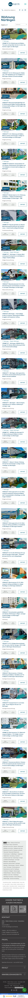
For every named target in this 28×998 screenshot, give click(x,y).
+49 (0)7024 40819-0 (9, 10)
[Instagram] (25, 10)
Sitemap (22, 985)
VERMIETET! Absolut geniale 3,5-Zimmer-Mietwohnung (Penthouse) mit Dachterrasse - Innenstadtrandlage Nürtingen (13, 226)
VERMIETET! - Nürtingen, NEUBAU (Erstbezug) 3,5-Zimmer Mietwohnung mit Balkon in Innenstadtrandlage (13, 345)
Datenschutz (16, 985)
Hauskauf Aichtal (21, 886)
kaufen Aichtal (20, 884)
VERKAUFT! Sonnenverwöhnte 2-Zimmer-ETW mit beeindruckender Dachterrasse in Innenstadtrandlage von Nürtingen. (14, 763)
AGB (11, 985)
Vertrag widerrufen (19, 987)
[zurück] (3, 909)
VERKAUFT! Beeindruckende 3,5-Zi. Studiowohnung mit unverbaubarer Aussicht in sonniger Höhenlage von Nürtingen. (13, 285)
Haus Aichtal (7, 884)
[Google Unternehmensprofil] (20, 10)
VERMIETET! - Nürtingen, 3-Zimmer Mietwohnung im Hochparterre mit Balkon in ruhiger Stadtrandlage (13, 256)
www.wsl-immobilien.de (12, 934)
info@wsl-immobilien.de (12, 932)
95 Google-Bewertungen (21, 996)
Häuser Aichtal (13, 884)
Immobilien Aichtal (13, 886)
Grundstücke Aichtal (7, 882)
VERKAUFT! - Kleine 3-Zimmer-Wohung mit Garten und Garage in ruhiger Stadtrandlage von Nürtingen (13, 463)
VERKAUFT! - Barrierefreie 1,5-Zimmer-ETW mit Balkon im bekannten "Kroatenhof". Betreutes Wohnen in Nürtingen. (13, 793)
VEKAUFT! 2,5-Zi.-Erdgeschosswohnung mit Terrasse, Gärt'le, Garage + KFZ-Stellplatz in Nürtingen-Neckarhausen (14, 645)
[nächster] (24, 909)
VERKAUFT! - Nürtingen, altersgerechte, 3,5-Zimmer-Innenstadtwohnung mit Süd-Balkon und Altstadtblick (14, 374)
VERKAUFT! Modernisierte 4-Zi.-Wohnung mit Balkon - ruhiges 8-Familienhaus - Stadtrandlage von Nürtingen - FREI (13, 196)
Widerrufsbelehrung (9, 987)
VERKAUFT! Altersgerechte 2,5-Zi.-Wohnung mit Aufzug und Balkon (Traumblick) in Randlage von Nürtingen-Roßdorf (13, 524)
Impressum (6, 985)
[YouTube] (22, 10)
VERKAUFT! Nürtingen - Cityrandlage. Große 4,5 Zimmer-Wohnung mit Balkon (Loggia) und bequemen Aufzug (13, 315)
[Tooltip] (26, 994)
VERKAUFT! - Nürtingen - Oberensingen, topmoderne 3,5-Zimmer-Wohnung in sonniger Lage (13, 404)
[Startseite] (14, 4)
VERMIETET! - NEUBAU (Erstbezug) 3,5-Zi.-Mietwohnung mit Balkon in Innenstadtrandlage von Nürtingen (13, 434)
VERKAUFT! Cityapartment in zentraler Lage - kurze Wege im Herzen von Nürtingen (13, 704)
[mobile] (25, 4)
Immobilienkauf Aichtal (7, 888)
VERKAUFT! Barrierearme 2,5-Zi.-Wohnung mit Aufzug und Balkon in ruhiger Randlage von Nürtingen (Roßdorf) (13, 584)
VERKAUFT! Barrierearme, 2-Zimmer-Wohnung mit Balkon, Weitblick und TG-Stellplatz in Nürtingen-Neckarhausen (13, 674)
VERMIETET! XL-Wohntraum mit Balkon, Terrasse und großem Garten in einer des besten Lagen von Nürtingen (13, 45)
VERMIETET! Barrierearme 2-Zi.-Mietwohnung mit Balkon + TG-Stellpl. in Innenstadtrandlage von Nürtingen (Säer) (13, 734)
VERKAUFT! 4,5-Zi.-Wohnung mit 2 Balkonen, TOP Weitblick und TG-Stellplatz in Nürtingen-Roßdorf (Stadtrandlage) (13, 74)
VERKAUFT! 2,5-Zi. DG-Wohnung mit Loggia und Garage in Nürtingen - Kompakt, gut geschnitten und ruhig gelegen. (13, 554)
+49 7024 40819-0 (24, 990)
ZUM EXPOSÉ (22, 53)
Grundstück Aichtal (15, 882)
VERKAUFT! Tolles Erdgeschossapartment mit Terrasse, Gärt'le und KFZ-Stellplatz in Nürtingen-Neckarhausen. (13, 823)
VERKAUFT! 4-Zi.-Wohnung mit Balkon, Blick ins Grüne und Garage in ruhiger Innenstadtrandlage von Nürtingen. (13, 135)
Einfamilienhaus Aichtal (17, 888)
